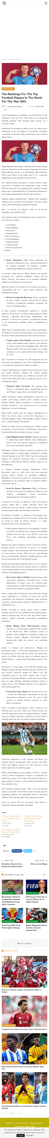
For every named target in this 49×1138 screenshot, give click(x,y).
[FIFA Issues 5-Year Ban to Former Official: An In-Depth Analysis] (36, 887)
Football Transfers (11, 1063)
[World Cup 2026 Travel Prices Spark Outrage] (12, 915)
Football (6, 1102)
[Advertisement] (24, 31)
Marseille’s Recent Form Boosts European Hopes (12, 865)
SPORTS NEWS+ (8, 89)
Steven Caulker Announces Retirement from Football (11, 830)
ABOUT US (10, 1123)
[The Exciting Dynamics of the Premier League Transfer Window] (24, 1088)
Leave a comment (25, 943)
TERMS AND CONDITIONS (24, 1126)
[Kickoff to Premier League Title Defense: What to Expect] (24, 972)
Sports (5, 986)
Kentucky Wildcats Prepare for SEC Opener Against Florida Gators (33, 818)
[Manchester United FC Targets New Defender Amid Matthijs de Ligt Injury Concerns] (12, 887)
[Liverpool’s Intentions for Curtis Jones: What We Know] (24, 1011)
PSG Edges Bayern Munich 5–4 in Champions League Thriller (11, 818)
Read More (30, 1135)
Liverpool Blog (9, 1025)
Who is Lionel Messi (39, 864)
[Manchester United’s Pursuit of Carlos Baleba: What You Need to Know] (24, 1048)
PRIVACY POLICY (36, 1123)
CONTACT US (22, 1123)
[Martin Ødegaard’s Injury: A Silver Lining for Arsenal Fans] (36, 915)
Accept (20, 1135)
